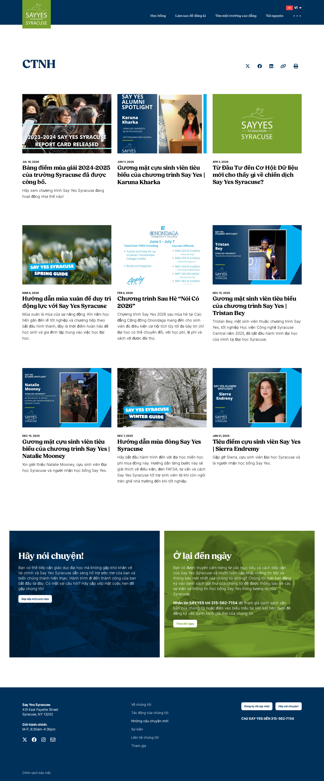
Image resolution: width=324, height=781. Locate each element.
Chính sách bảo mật (36, 773)
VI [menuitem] (296, 8)
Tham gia (138, 746)
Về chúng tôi (141, 704)
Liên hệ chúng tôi (145, 737)
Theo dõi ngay (185, 623)
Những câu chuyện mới (149, 721)
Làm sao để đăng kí (190, 16)
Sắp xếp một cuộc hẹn (35, 598)
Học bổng (158, 16)
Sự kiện (137, 729)
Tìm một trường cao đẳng (235, 16)
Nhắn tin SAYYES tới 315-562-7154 (205, 603)
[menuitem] (293, 8)
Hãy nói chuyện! (288, 706)
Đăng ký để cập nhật (256, 706)
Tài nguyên (274, 16)
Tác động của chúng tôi (149, 713)
